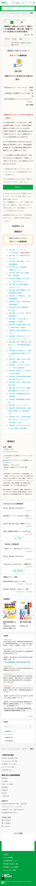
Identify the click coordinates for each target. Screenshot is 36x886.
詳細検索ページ (9, 731)
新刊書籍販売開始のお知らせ (10, 812)
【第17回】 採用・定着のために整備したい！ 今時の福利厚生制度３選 (19, 345)
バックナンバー (9, 734)
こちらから (28, 43)
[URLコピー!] (2, 883)
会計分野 (4, 793)
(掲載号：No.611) (20, 20)
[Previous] (3, 615)
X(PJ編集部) (7, 823)
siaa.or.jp (5, 469)
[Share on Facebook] (2, 876)
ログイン (18, 187)
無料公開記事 (9, 741)
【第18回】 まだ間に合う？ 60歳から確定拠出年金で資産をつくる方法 (19, 353)
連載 (20, 39)
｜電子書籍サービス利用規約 (10, 867)
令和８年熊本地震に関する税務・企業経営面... (14, 804)
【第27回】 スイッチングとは (18, 405)
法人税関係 (5, 781)
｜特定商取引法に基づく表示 (10, 864)
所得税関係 (5, 778)
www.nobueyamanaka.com (10, 451)
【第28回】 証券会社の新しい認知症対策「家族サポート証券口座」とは (19, 411)
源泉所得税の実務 (25, 622)
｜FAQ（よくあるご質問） (9, 870)
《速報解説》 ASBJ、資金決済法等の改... (13, 809)
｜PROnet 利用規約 (7, 857)
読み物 (24, 13)
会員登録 (17, 3)
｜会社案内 (5, 854)
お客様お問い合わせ (7, 770)
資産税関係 (5, 787)
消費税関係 (5, 790)
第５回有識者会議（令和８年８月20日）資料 (17, 662)
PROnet (4, 13)
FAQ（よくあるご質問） (8, 767)
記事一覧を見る (18, 571)
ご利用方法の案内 (8, 755)
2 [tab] (19, 599)
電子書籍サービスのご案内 (9, 764)
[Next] (33, 615)
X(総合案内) (7, 820)
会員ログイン (24, 3)
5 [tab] (24, 599)
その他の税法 (5, 796)
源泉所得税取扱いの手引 (9, 623)
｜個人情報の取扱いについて (10, 861)
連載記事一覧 (9, 737)
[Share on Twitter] (2, 879)
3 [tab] (21, 599)
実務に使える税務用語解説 (11, 775)
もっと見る (18, 538)
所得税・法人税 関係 (7, 784)
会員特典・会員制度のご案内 (10, 758)
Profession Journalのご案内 (9, 761)
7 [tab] (27, 599)
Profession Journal (14, 13)
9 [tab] (30, 599)
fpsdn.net (17, 465)
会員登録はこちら (18, 226)
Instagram (7, 826)
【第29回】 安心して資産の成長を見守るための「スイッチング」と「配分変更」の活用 (19, 419)
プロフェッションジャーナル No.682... (12, 807)
